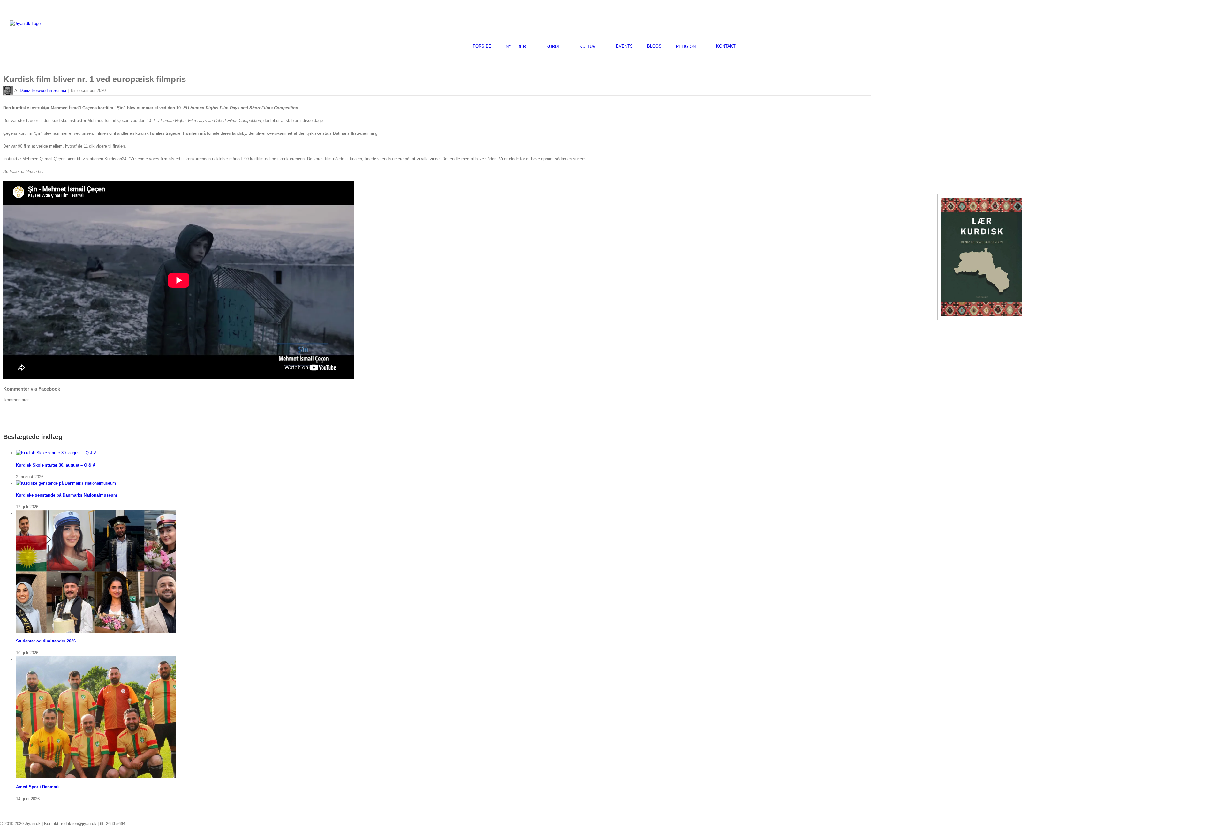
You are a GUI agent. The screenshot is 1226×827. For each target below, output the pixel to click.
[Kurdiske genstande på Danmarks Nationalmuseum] (66, 483)
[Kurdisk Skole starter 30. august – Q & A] (56, 453)
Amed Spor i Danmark (38, 787)
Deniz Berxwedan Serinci (43, 90)
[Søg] (751, 46)
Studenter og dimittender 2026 (46, 641)
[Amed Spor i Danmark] (96, 659)
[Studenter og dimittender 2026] (96, 513)
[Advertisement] (1141, 22)
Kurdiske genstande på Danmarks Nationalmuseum (66, 495)
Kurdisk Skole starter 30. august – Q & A (55, 465)
